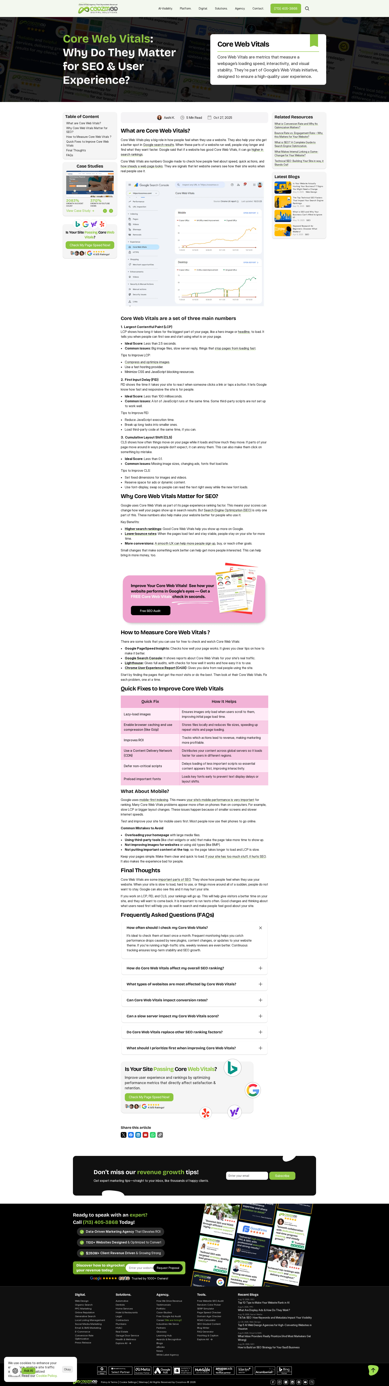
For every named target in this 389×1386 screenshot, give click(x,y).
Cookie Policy (46, 1376)
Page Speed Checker (209, 1312)
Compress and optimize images (147, 362)
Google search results (158, 145)
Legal (119, 1316)
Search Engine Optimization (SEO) (227, 510)
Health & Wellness (126, 1339)
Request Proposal (168, 1267)
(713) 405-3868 (100, 1222)
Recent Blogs (248, 1295)
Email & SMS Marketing (88, 1327)
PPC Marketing (83, 1308)
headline (244, 332)
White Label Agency (167, 1354)
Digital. (80, 1295)
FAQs (69, 155)
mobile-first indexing (153, 800)
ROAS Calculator (206, 1320)
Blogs (159, 1343)
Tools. (201, 1295)
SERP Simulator (205, 1308)
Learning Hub (164, 1335)
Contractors (122, 1320)
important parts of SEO (174, 879)
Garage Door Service (127, 1335)
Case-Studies (164, 1312)
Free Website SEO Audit (210, 1300)
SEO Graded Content (208, 1323)
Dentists (120, 1304)
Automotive (122, 1300)
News (159, 1350)
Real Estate (122, 1331)
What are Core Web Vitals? (84, 123)
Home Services (124, 1308)
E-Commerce (82, 1331)
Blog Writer (203, 1327)
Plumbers (121, 1323)
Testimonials (163, 1304)
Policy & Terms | (110, 1382)
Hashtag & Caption (207, 1335)
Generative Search (85, 1316)
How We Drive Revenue (169, 1300)
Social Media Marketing (88, 1323)
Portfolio (160, 1308)
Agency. (162, 1295)
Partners (161, 1327)
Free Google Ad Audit (168, 1316)
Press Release (83, 1342)
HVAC (119, 1327)
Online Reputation (85, 1312)
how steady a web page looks (142, 166)
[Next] (111, 211)
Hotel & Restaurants (127, 1312)
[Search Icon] (307, 8)
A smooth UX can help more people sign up (185, 543)
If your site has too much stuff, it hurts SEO (235, 856)
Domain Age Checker (209, 1316)
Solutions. (123, 1295)
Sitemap (143, 1382)
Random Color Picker (209, 1304)
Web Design (82, 1300)
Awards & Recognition (168, 1339)
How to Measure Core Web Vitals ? (89, 136)
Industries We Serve (167, 1323)
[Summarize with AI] (15, 1371)
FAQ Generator (205, 1331)
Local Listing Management (90, 1320)
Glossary (161, 1331)
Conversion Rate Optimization (84, 1337)
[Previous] (105, 211)
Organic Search (84, 1304)
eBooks (160, 1347)
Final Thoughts (76, 150)
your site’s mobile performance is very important (220, 800)
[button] (123, 1135)
